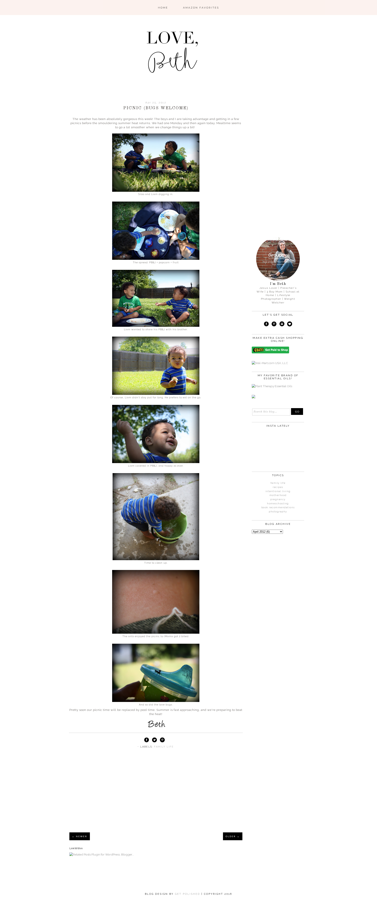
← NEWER (79, 836)
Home (163, 7)
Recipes (278, 487)
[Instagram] (282, 324)
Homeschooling (278, 503)
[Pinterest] (274, 324)
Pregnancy (278, 499)
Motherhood (278, 495)
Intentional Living (278, 491)
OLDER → (233, 836)
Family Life (164, 746)
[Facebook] (266, 324)
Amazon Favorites (201, 7)
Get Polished (188, 894)
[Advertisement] (155, 795)
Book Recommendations (278, 507)
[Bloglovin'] (289, 324)
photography (278, 511)
